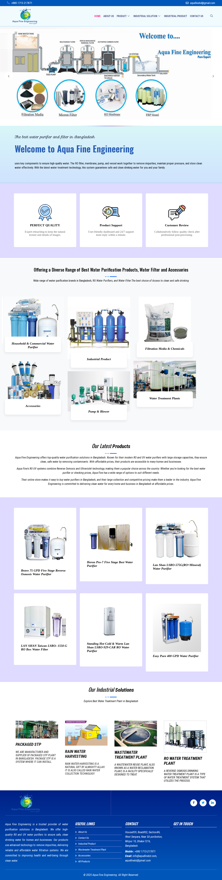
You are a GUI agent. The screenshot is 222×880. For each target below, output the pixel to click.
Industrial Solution (145, 16)
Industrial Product (175, 16)
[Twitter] (203, 802)
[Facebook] (193, 802)
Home (97, 16)
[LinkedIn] (212, 802)
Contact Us (196, 16)
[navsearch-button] (211, 16)
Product (122, 16)
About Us (108, 16)
